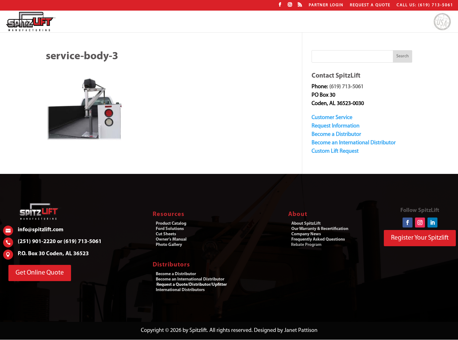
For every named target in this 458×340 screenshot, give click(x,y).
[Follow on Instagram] (420, 222)
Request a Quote (370, 5)
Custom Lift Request (335, 151)
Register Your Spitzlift (420, 238)
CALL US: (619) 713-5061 (425, 5)
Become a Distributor (336, 134)
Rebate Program (306, 244)
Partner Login (326, 5)
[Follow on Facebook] (408, 222)
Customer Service (332, 118)
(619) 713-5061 (346, 87)
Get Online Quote (40, 273)
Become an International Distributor (354, 143)
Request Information (336, 126)
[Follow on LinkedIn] (432, 222)
